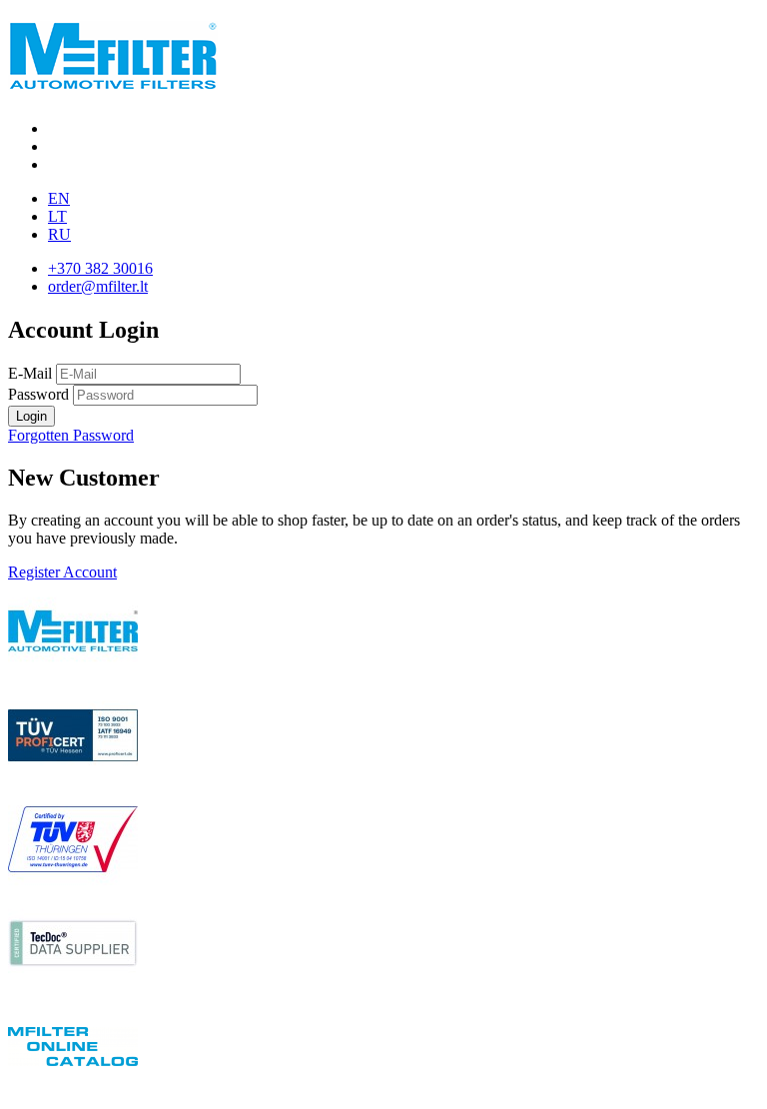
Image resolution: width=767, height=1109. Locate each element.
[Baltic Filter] (113, 79)
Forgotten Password (71, 435)
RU (59, 234)
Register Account (62, 571)
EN (59, 198)
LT (57, 216)
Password (38, 394)
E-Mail (30, 373)
